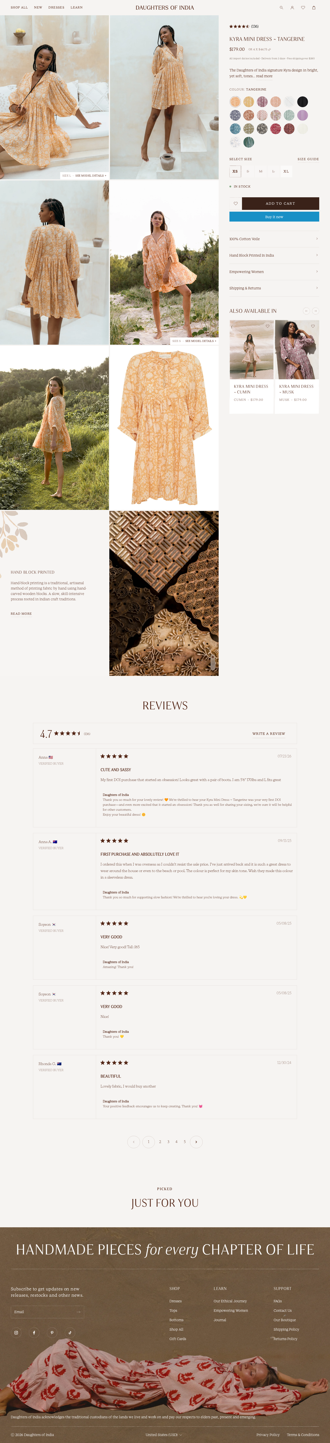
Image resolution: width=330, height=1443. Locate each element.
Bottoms (176, 1320)
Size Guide (308, 159)
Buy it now (274, 217)
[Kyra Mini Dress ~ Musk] (297, 349)
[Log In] (292, 7)
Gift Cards (177, 1338)
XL (286, 171)
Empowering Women (231, 1310)
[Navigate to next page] (196, 1142)
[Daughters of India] (165, 8)
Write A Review (269, 733)
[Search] (281, 7)
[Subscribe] (78, 1312)
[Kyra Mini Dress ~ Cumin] (251, 349)
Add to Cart (280, 203)
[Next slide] (315, 311)
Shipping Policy (286, 1329)
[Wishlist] (303, 7)
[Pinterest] (52, 1332)
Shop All (176, 1329)
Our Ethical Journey (230, 1301)
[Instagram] (16, 1332)
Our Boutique (285, 1320)
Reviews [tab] (165, 705)
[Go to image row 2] (213, 661)
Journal (220, 1320)
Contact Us (283, 1310)
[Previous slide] (306, 311)
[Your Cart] (314, 7)
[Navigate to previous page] (133, 1142)
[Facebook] (34, 1332)
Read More (21, 614)
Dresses (175, 1301)
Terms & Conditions (303, 1434)
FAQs (278, 1301)
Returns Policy (285, 1338)
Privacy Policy (268, 1434)
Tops (173, 1310)
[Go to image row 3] (213, 664)
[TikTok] (70, 1332)
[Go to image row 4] (213, 668)
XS (235, 171)
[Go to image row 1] (213, 657)
